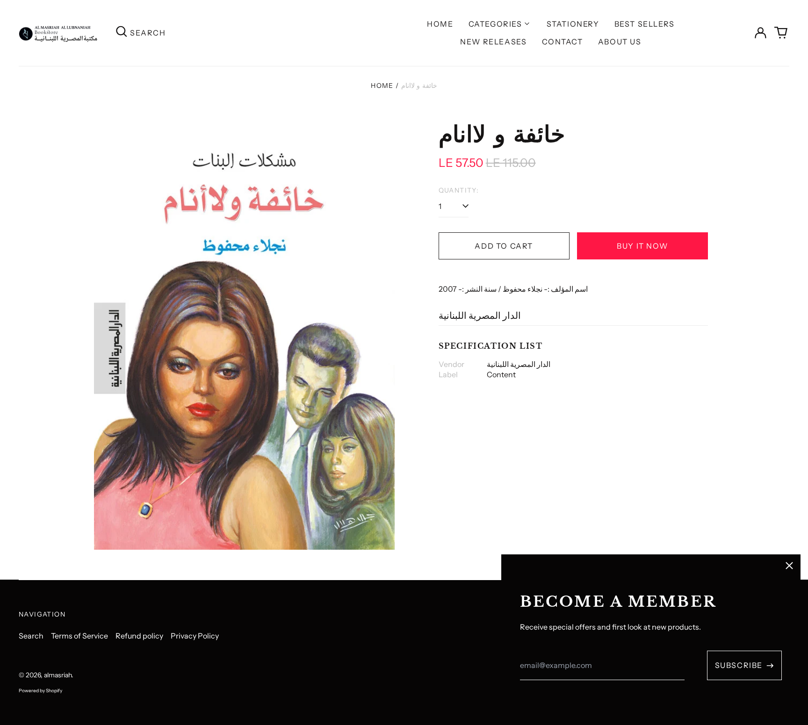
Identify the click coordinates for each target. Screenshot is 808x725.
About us (620, 41)
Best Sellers (644, 24)
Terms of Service (79, 635)
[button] (780, 32)
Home (440, 24)
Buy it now (642, 246)
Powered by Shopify (40, 691)
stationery (573, 24)
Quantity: (459, 190)
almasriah (58, 675)
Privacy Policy (195, 635)
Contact (562, 41)
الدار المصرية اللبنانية (480, 315)
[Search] (121, 33)
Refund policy (139, 635)
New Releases (493, 41)
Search (31, 635)
